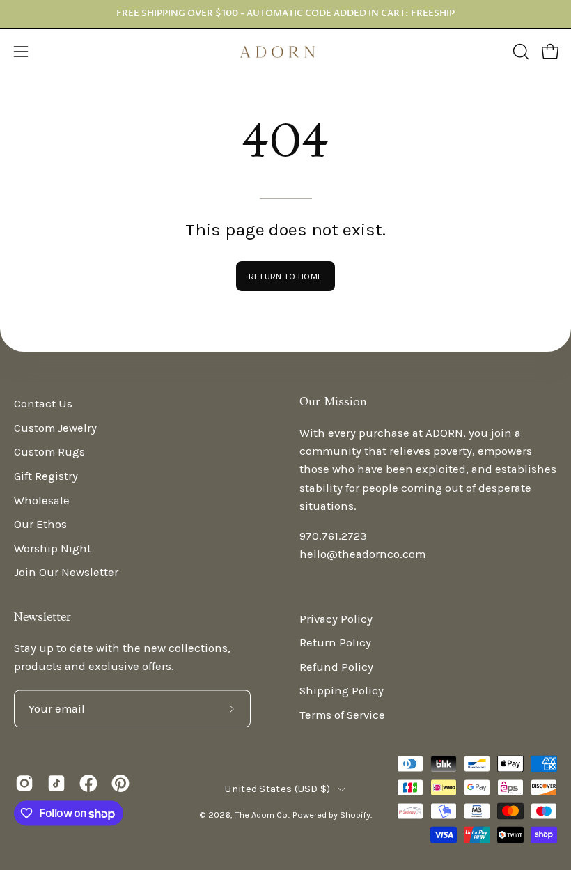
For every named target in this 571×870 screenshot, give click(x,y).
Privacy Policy (336, 619)
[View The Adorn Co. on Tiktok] (56, 782)
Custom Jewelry (55, 428)
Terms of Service (342, 715)
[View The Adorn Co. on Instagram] (24, 782)
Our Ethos (40, 524)
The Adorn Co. (262, 814)
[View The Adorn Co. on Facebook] (88, 782)
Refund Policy (336, 667)
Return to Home (285, 276)
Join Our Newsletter (66, 573)
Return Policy (335, 643)
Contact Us (43, 403)
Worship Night (52, 548)
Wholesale (42, 500)
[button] (519, 51)
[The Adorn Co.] (285, 52)
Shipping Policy (341, 691)
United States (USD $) (277, 789)
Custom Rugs (49, 452)
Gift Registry (46, 476)
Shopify (355, 814)
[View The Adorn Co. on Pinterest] (120, 782)
